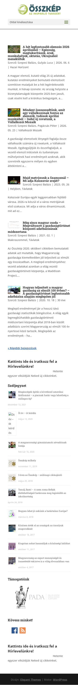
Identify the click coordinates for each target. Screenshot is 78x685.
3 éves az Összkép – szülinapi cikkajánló (40, 474)
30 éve (61, 300)
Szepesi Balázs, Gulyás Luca (35, 62)
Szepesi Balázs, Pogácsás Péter (37, 125)
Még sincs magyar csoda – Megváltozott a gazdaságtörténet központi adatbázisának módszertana (39, 227)
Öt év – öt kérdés (27, 412)
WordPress (60, 679)
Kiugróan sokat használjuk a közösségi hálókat (44, 543)
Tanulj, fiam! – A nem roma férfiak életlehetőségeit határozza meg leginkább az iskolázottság (42, 493)
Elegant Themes (30, 679)
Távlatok (27, 189)
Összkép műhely (27, 460)
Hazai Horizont (19, 67)
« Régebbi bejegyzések (22, 348)
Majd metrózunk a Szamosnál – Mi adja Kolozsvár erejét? (46, 179)
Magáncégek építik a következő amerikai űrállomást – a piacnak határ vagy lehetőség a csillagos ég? (43, 395)
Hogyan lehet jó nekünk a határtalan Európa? (43, 510)
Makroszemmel (17, 240)
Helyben (15, 189)
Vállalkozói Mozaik (30, 130)
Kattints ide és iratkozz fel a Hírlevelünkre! (32, 364)
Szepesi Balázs (42, 184)
